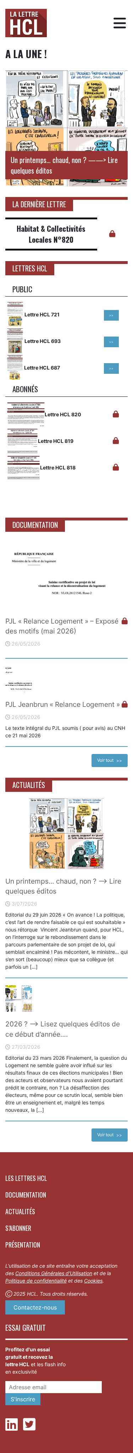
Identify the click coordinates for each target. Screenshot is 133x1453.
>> (111, 315)
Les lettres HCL (26, 1178)
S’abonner (18, 1228)
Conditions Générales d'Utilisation (53, 1273)
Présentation (22, 1244)
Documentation (25, 1194)
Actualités (20, 1211)
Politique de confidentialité (36, 1281)
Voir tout (105, 760)
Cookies (93, 1281)
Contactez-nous (35, 1307)
